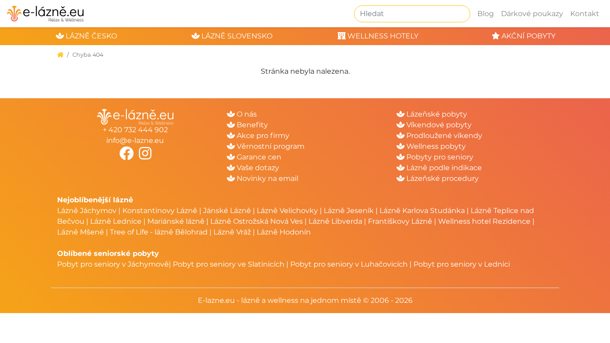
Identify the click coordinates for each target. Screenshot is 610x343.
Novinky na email (266, 178)
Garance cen (258, 157)
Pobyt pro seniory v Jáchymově (113, 264)
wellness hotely (382, 36)
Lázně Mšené (80, 232)
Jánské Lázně (228, 210)
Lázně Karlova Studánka (422, 210)
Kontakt (584, 13)
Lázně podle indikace (443, 167)
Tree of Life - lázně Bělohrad (159, 232)
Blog (485, 13)
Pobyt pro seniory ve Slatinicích (228, 264)
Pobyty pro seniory (439, 157)
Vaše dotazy (257, 167)
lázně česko (90, 36)
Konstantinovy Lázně (159, 210)
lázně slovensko (236, 36)
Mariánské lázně (176, 221)
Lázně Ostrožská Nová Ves (256, 221)
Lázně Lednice (116, 221)
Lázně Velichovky (287, 210)
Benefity (251, 125)
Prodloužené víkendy (443, 135)
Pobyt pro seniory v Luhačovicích (349, 264)
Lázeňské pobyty (436, 114)
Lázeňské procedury (442, 178)
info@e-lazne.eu (135, 140)
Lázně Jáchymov (87, 210)
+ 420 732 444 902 (135, 129)
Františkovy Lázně (400, 221)
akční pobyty (528, 36)
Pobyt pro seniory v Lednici (462, 264)
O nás (246, 114)
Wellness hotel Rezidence (484, 221)
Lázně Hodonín (284, 232)
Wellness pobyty (435, 146)
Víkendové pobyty (438, 125)
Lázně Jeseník (349, 210)
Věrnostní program (270, 146)
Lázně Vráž (232, 232)
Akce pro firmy (262, 135)
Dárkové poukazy (532, 13)
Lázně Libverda (335, 221)
